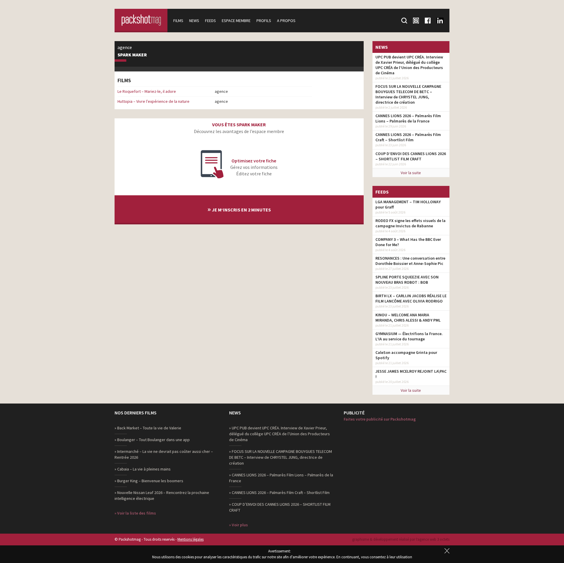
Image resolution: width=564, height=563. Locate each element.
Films (178, 20)
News (194, 20)
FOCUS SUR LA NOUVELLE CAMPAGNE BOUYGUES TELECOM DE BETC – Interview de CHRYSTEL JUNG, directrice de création (408, 94)
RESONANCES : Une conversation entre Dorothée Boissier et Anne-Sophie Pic (410, 261)
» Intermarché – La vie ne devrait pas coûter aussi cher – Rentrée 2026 (164, 454)
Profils (263, 20)
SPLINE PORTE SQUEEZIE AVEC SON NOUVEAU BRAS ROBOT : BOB (407, 279)
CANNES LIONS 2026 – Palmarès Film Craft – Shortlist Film (408, 137)
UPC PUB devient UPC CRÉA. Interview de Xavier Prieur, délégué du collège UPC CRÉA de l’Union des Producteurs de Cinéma (409, 64)
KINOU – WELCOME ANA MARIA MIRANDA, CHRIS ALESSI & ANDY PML (408, 317)
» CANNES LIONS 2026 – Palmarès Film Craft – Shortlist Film (279, 492)
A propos (286, 20)
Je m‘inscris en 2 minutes (239, 209)
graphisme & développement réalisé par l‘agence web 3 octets (400, 539)
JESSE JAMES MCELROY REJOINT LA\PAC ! (410, 374)
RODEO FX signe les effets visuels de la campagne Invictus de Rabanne (410, 223)
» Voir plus (238, 524)
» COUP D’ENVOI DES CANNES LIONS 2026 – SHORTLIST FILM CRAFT (279, 507)
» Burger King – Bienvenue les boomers (149, 480)
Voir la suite (411, 172)
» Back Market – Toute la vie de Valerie (148, 428)
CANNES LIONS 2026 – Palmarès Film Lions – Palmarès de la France (408, 118)
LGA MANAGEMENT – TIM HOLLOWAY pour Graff (408, 204)
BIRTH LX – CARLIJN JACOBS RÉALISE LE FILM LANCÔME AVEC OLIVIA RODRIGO (410, 298)
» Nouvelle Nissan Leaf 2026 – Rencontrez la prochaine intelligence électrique (162, 495)
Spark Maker (132, 55)
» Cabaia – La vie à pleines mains (143, 469)
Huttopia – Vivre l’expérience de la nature (153, 101)
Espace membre (236, 20)
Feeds (210, 20)
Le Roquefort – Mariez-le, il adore (147, 91)
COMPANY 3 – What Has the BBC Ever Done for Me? (408, 242)
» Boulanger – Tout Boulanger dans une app (152, 439)
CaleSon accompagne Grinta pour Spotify (406, 355)
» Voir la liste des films (135, 513)
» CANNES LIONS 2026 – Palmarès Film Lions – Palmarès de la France (281, 477)
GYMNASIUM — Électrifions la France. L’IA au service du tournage (409, 336)
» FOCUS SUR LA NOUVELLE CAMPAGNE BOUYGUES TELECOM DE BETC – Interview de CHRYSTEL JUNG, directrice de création (280, 457)
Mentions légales (190, 539)
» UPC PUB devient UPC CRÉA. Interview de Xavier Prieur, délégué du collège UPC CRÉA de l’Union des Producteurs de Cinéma (279, 433)
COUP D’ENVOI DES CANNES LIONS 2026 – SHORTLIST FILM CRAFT (410, 156)
